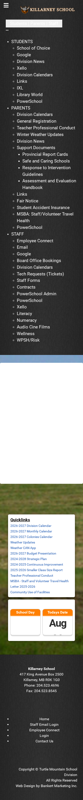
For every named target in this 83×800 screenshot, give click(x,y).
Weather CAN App (23, 548)
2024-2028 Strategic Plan (28, 559)
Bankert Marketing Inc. (59, 786)
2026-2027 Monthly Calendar (31, 531)
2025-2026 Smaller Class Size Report (36, 570)
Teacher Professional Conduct (31, 575)
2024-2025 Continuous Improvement (36, 564)
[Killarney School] (48, 10)
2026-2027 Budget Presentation (33, 553)
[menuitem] (22, 42)
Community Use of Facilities (30, 592)
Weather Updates (22, 542)
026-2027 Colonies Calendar (32, 537)
